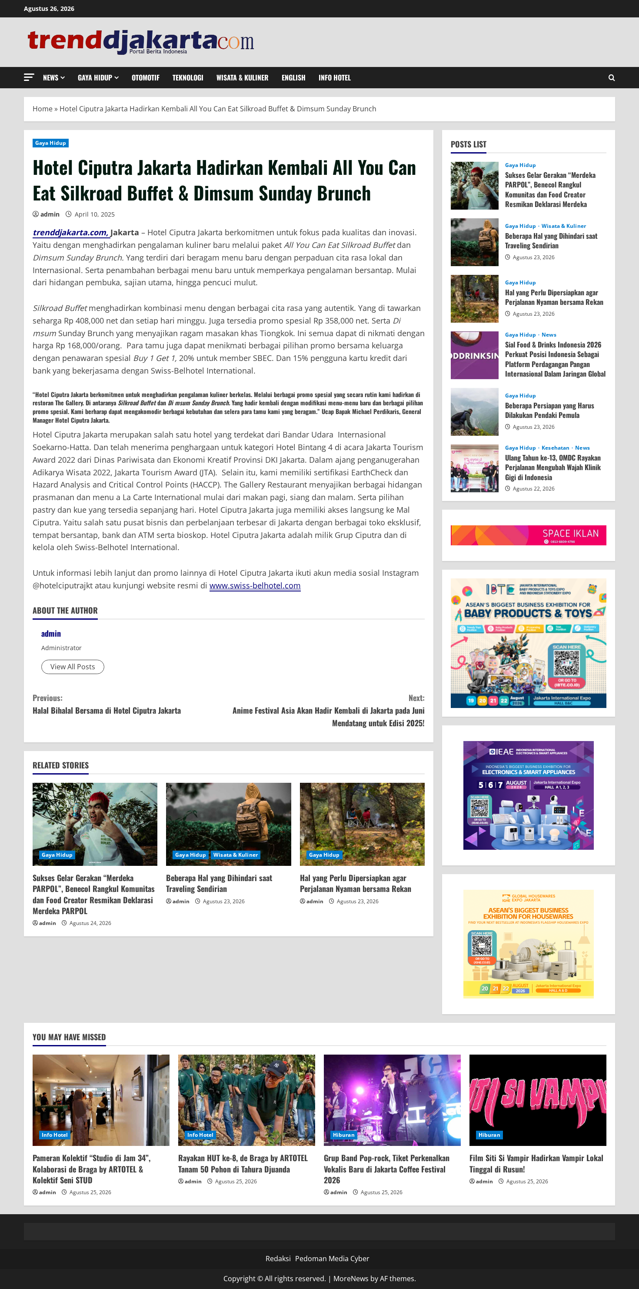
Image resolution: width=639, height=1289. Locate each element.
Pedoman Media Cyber (332, 1258)
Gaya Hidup (95, 77)
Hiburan (344, 1135)
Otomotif (146, 77)
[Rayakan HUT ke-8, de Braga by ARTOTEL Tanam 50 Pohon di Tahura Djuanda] (246, 1100)
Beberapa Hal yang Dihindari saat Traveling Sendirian (219, 883)
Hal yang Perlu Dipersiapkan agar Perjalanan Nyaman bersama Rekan (355, 883)
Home (43, 109)
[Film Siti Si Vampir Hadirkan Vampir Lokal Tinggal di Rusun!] (537, 1100)
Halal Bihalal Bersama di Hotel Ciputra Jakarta (107, 704)
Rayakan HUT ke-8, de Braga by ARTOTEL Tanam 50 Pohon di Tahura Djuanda (243, 1163)
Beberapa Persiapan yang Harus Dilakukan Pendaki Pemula (475, 412)
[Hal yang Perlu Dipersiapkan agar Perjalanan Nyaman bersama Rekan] (362, 824)
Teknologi (188, 77)
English (294, 77)
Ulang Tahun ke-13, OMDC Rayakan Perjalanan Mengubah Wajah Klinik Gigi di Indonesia (475, 468)
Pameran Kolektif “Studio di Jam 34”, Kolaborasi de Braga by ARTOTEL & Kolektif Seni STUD (91, 1168)
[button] (29, 77)
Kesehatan (556, 448)
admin (50, 214)
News (50, 77)
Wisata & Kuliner (242, 77)
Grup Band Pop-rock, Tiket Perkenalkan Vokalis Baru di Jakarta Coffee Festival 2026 (386, 1168)
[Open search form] (612, 77)
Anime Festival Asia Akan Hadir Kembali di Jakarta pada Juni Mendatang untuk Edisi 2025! (329, 710)
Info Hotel (335, 77)
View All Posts (72, 666)
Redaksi (278, 1258)
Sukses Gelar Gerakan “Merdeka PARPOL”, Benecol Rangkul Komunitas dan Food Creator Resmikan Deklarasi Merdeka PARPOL (94, 894)
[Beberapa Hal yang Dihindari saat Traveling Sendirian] (228, 824)
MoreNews (351, 1278)
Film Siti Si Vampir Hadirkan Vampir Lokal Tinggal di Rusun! (536, 1163)
